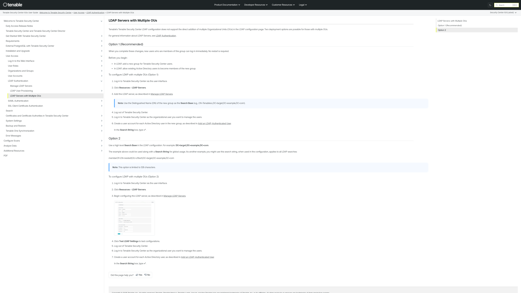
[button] (101, 20)
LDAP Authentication (18, 81)
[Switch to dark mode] (490, 5)
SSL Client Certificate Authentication (25, 106)
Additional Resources (14, 150)
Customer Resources (282, 5)
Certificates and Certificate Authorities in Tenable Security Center (37, 115)
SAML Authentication (18, 101)
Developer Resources (255, 5)
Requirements (12, 41)
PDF (6, 155)
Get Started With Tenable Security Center (26, 36)
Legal (302, 5)
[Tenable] (12, 4)
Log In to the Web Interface (21, 61)
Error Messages (13, 135)
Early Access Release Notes (19, 26)
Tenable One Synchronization (20, 131)
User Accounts (15, 76)
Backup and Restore (16, 126)
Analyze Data (10, 145)
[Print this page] (159, 20)
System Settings (14, 121)
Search (9, 110)
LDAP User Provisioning (21, 91)
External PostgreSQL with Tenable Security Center (30, 46)
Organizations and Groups (21, 71)
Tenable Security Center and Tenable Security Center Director (35, 31)
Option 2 (442, 30)
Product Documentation (226, 5)
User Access (12, 56)
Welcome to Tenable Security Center (21, 21)
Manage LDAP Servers (21, 86)
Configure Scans (12, 140)
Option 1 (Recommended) (450, 25)
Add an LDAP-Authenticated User (214, 123)
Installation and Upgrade (18, 51)
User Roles (13, 66)
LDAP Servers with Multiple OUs (25, 96)
